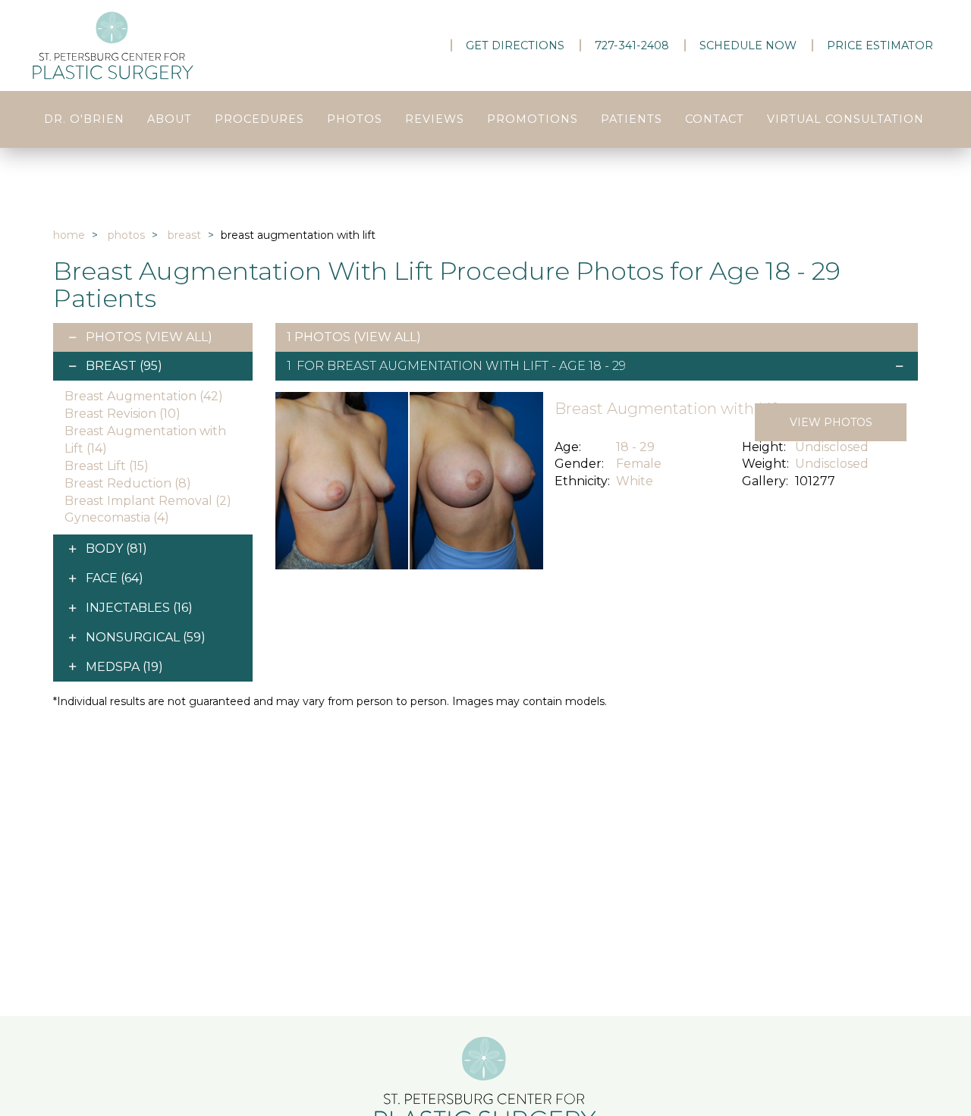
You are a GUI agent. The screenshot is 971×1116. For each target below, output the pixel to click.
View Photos (831, 422)
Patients (631, 119)
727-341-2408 (632, 45)
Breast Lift (106, 466)
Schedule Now (748, 45)
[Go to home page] (166, 45)
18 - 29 (635, 447)
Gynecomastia (116, 517)
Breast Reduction (127, 483)
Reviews (434, 119)
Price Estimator (880, 45)
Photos (354, 119)
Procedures (259, 119)
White (634, 481)
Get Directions (515, 45)
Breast (184, 235)
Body (116, 548)
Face (114, 578)
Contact (714, 119)
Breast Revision (122, 413)
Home (69, 235)
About (169, 119)
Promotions (532, 119)
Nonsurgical (146, 637)
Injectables (139, 607)
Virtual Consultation (845, 119)
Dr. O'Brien (84, 119)
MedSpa (124, 667)
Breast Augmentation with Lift (437, 366)
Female (638, 463)
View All (178, 337)
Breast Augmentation (143, 396)
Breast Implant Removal (147, 501)
